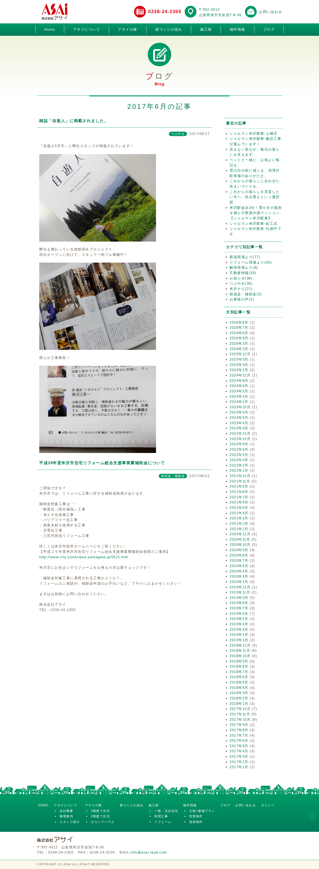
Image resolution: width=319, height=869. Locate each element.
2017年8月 (239, 730)
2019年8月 (239, 603)
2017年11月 (240, 714)
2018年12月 (240, 645)
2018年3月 (239, 693)
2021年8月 (239, 492)
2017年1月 (239, 767)
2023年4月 (239, 423)
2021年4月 (239, 513)
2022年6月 (239, 449)
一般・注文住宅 (166, 811)
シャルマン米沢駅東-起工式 (253, 223)
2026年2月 (239, 349)
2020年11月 (240, 539)
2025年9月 (239, 359)
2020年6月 (239, 566)
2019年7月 (239, 608)
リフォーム (162, 822)
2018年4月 (239, 688)
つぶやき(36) (241, 283)
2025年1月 (239, 370)
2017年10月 (240, 719)
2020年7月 (239, 560)
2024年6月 (239, 386)
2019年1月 (239, 640)
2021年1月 (239, 529)
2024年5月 (239, 391)
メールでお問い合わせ (251, 12)
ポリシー (267, 805)
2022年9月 (239, 444)
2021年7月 (239, 497)
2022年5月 (239, 455)
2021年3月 (239, 518)
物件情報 (237, 29)
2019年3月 (239, 629)
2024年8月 (239, 381)
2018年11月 (240, 650)
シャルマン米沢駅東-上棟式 (253, 133)
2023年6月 (239, 412)
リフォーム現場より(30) (251, 262)
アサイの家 (127, 29)
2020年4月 (239, 571)
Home (49, 29)
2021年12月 (240, 476)
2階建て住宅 (100, 816)
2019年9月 (239, 598)
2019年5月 (239, 619)
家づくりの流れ (168, 29)
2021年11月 (240, 481)
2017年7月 (239, 735)
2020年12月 (240, 534)
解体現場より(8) (244, 267)
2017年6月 (239, 740)
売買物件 (196, 816)
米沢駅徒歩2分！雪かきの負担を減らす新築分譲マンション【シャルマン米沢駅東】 (256, 213)
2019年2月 (239, 635)
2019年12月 (240, 587)
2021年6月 (239, 502)
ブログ (269, 29)
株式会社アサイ (54, 12)
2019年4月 (239, 624)
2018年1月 (239, 704)
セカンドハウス (103, 822)
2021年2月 (239, 523)
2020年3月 (239, 576)
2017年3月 (239, 756)
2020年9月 (239, 550)
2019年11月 (240, 592)
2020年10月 (240, 545)
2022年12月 (240, 433)
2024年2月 (239, 402)
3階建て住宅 (100, 811)
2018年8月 (239, 666)
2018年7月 (239, 672)
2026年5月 (239, 338)
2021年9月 (239, 486)
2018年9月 (239, 661)
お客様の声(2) (242, 299)
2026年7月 (239, 327)
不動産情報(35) (243, 273)
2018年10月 (240, 656)
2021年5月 (239, 508)
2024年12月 (240, 375)
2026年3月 (239, 343)
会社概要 (66, 811)
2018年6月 (239, 677)
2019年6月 (239, 614)
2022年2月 (239, 465)
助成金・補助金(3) (246, 294)
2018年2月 (239, 698)
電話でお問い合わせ (140, 12)
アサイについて (86, 29)
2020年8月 (239, 555)
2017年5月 (239, 746)
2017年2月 (239, 762)
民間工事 (161, 816)
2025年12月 (240, 354)
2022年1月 (239, 470)
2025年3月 (239, 365)
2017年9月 (239, 725)
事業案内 (66, 816)
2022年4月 (239, 460)
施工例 (206, 29)
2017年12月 (240, 709)
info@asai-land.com (149, 852)
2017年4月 (239, 751)
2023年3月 (239, 428)
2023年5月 (239, 418)
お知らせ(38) (241, 278)
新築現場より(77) (245, 257)
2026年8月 (239, 322)
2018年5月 (239, 682)
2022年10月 (240, 439)
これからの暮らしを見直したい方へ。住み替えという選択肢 (255, 197)
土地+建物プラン (202, 811)
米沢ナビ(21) (241, 289)
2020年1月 (239, 582)
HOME (43, 805)
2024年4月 (239, 396)
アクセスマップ (190, 12)
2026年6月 (239, 333)
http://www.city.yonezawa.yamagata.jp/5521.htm (83, 557)
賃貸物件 (196, 822)
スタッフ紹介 (70, 822)
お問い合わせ (270, 12)
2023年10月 (240, 407)
